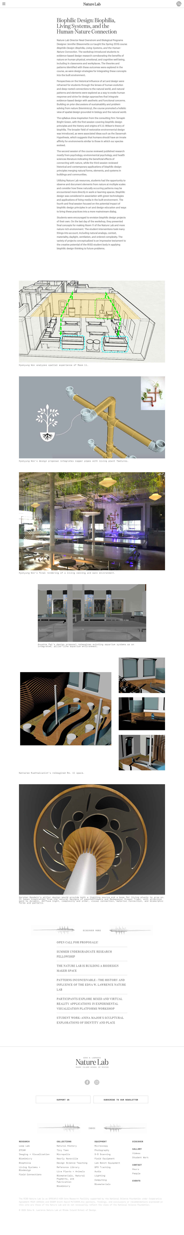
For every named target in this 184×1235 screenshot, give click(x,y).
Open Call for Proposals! (77, 942)
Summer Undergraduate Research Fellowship (84, 953)
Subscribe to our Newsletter (121, 1099)
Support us (63, 1099)
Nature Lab (92, 3)
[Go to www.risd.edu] (178, 3)
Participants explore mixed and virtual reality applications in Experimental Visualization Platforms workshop (89, 1003)
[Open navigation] (4, 3)
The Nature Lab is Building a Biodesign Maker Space (88, 968)
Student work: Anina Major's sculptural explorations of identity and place (90, 1019)
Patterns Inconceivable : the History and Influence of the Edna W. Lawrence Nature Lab (91, 984)
